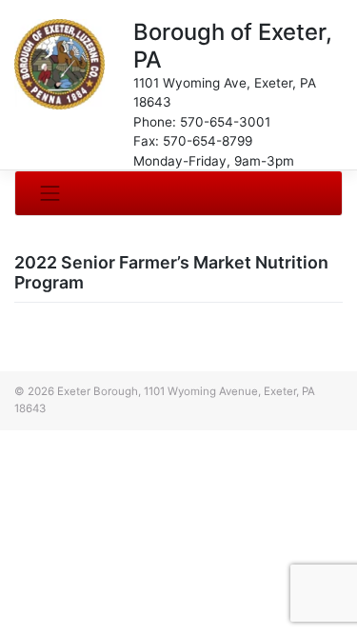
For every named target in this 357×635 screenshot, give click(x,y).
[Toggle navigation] (50, 193)
